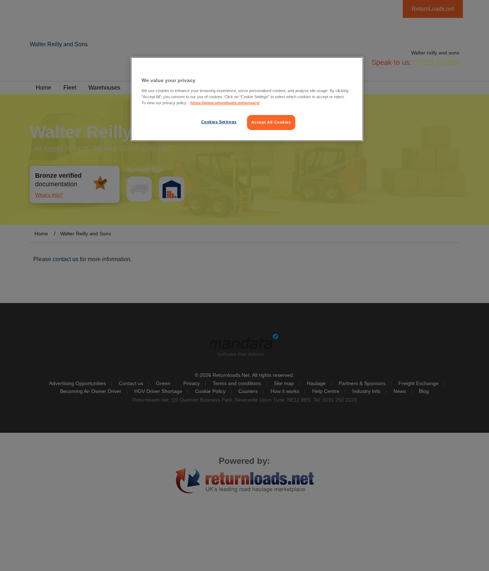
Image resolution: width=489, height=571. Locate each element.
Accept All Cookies (271, 122)
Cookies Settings (219, 122)
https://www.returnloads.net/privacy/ (225, 103)
